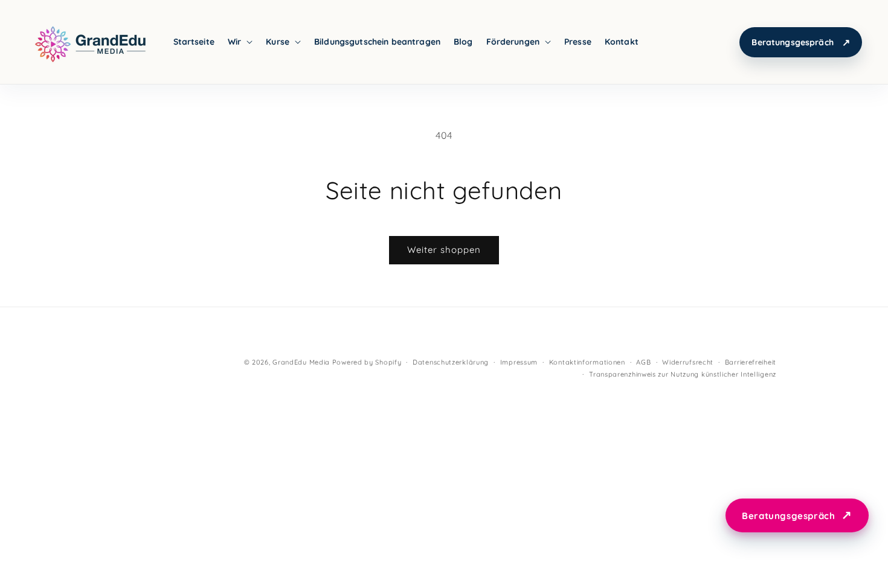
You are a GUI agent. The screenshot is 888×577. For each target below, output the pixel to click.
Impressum (519, 362)
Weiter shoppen (444, 249)
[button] (240, 41)
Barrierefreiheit (750, 362)
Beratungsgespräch (792, 42)
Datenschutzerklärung (451, 362)
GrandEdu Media (301, 362)
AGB (643, 362)
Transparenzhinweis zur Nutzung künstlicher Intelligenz (682, 374)
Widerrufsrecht (687, 362)
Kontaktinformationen (587, 362)
